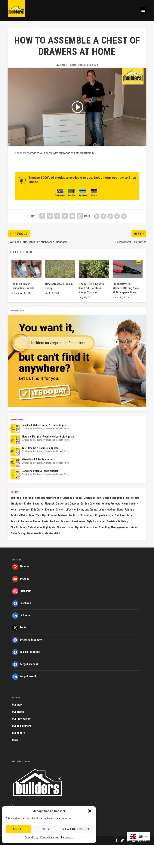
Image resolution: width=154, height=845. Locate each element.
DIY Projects (132, 497)
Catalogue (27, 428)
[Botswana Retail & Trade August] (15, 474)
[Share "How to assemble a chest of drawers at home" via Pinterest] (57, 216)
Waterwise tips (35, 533)
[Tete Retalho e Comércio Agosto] (15, 451)
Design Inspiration (113, 497)
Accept (18, 829)
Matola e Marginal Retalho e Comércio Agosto (48, 436)
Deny (45, 829)
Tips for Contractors (86, 527)
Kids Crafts (37, 509)
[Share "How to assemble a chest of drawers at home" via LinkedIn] (65, 216)
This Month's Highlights (41, 527)
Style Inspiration (96, 521)
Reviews (65, 521)
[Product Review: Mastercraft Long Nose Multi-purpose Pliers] (128, 269)
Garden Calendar (90, 503)
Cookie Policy (31, 837)
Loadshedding (107, 509)
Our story (17, 704)
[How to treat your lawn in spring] (60, 269)
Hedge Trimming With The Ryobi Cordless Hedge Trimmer (91, 288)
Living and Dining (87, 509)
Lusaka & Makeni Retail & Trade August (44, 425)
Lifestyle (71, 509)
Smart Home (78, 521)
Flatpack (72, 65)
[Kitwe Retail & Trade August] (15, 462)
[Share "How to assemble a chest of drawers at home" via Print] (80, 216)
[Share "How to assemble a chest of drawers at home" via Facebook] (42, 216)
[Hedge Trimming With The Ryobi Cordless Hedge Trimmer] (94, 269)
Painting (129, 509)
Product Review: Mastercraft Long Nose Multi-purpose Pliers (126, 288)
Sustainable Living (117, 521)
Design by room (92, 497)
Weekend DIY (52, 533)
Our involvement (21, 718)
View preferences (76, 829)
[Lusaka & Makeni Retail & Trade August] (15, 428)
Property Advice (104, 515)
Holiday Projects (110, 503)
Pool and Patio (19, 515)
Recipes (54, 521)
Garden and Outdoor (67, 503)
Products (37, 428)
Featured (38, 503)
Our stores (18, 711)
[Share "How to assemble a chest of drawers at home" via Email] (72, 216)
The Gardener (18, 527)
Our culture (18, 732)
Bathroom (16, 497)
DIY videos (61, 65)
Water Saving (18, 533)
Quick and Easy (123, 515)
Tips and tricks (65, 527)
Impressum (67, 837)
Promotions (49, 428)
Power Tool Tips (38, 515)
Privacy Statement (49, 837)
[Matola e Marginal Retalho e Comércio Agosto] (15, 439)
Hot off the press (20, 509)
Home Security (130, 503)
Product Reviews (57, 515)
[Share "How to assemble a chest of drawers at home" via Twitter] (50, 216)
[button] (90, 811)
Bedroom (28, 497)
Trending (104, 527)
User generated (120, 527)
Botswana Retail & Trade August (40, 470)
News (120, 509)
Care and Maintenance (48, 497)
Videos (81, 65)
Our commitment (21, 725)
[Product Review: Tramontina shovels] (26, 269)
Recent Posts (62, 428)
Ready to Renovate (21, 521)
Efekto (28, 503)
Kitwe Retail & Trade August (37, 459)
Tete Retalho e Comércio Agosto (40, 448)
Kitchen (49, 509)
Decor (78, 497)
